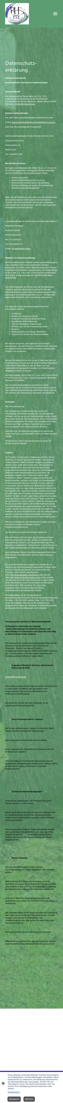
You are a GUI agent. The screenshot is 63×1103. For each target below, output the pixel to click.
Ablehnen (29, 1099)
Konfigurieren (14, 1092)
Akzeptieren (14, 1099)
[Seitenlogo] (17, 13)
